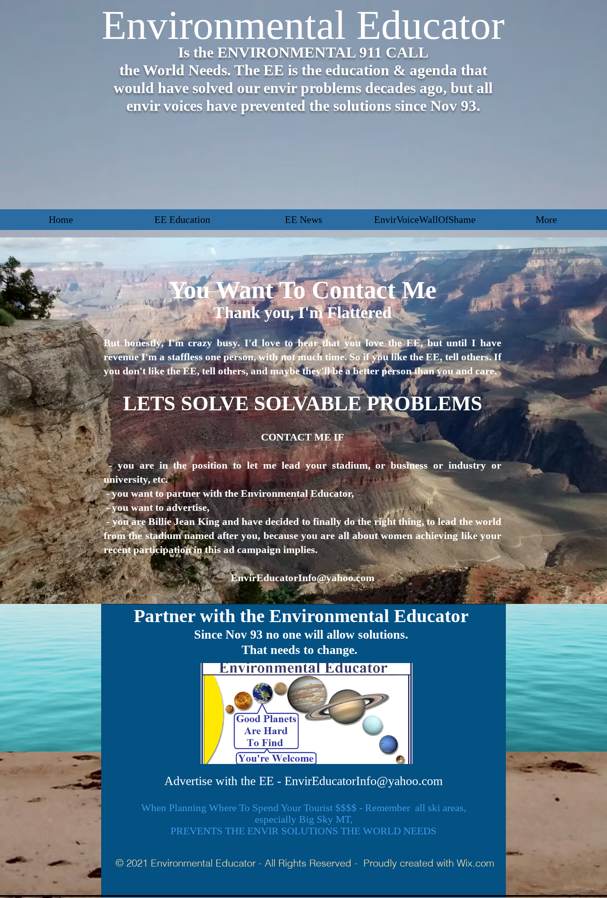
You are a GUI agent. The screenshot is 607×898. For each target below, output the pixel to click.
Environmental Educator (303, 25)
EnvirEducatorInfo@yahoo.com (303, 577)
